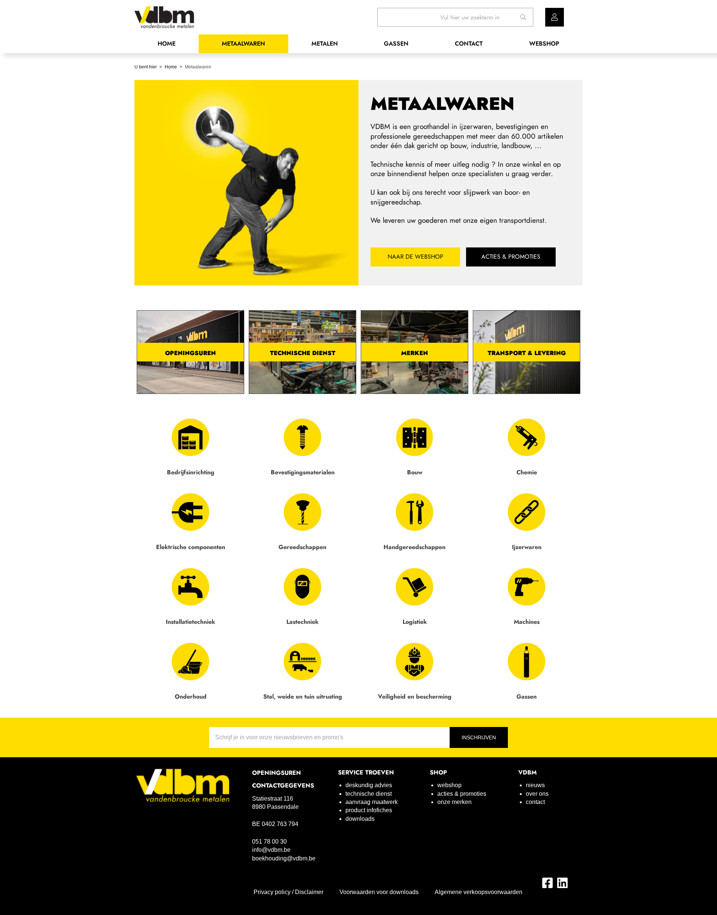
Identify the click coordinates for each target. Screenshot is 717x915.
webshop (449, 785)
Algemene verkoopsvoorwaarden (478, 892)
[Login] (554, 17)
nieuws (535, 785)
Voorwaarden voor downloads (379, 892)
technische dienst (368, 794)
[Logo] (183, 785)
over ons (537, 794)
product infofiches (368, 810)
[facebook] (547, 883)
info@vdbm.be (271, 850)
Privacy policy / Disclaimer (288, 892)
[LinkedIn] (562, 883)
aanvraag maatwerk (371, 802)
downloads (360, 819)
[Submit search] (523, 17)
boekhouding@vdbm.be (284, 858)
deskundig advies (368, 785)
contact (535, 802)
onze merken (454, 802)
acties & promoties (461, 794)
